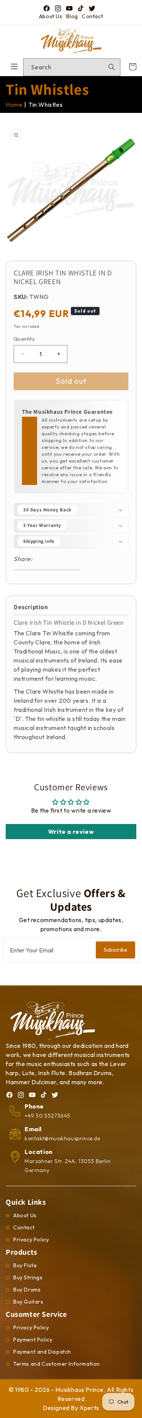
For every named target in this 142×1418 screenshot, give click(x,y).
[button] (71, 510)
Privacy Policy (31, 1239)
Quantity (24, 339)
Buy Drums (27, 1289)
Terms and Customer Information (56, 1363)
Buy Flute (25, 1265)
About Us (50, 16)
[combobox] (71, 67)
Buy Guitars (28, 1301)
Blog (72, 16)
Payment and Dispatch (42, 1351)
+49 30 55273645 (47, 1115)
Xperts (89, 1408)
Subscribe (115, 949)
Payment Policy (32, 1339)
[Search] (111, 67)
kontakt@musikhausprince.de (62, 1138)
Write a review (71, 831)
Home (14, 104)
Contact (92, 16)
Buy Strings (28, 1277)
